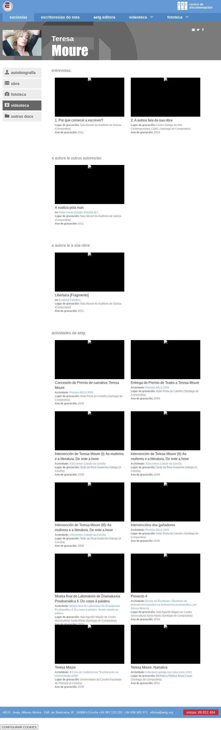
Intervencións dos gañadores (153, 525)
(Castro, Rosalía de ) (86, 212)
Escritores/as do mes (60, 17)
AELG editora (104, 17)
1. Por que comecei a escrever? (79, 120)
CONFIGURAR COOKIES (19, 727)
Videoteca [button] (138, 17)
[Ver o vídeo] (89, 184)
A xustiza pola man (69, 207)
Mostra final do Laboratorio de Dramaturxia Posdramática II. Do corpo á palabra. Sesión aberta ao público (87, 609)
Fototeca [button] (174, 17)
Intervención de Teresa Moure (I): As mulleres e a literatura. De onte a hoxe (89, 456)
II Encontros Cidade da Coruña (87, 463)
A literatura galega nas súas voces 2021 (168, 672)
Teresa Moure (65, 667)
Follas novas (65, 212)
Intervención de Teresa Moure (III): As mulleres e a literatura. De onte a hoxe (84, 527)
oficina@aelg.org (161, 712)
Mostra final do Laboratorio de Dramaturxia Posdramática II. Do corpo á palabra (87, 598)
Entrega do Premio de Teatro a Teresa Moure (165, 383)
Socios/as (18, 17)
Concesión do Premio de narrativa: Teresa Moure (87, 385)
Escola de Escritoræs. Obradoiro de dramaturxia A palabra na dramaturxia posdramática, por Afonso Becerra (164, 604)
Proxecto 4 (139, 596)
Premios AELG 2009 (157, 387)
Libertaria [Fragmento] (71, 295)
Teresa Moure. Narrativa (149, 667)
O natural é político (69, 299)
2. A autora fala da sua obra (151, 120)
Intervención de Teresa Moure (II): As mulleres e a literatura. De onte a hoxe (160, 456)
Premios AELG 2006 (81, 392)
